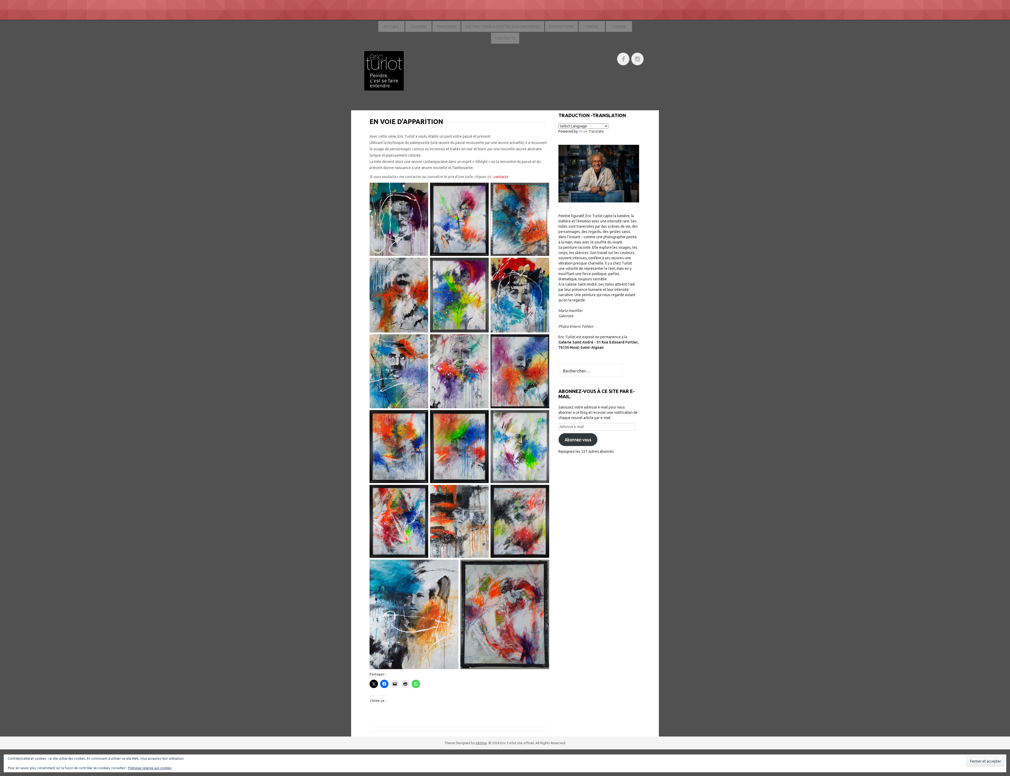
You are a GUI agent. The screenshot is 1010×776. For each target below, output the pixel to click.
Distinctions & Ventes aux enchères (502, 26)
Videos (619, 26)
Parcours (446, 26)
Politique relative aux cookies (149, 768)
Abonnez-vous (578, 439)
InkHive (481, 743)
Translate (596, 131)
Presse (592, 26)
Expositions (561, 26)
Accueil (391, 26)
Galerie (418, 26)
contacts (500, 177)
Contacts (505, 38)
